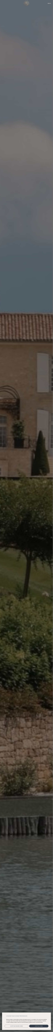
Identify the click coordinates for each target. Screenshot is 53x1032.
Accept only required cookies (16, 1026)
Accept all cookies (39, 1026)
